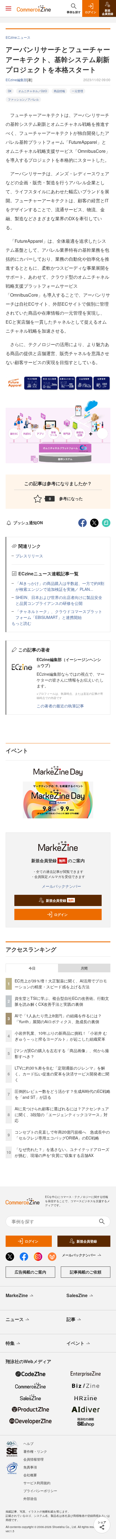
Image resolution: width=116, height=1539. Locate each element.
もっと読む (21, 623)
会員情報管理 (33, 1459)
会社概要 (30, 1474)
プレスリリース (29, 556)
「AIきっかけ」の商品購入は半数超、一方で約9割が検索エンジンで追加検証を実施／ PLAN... (59, 586)
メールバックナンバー (61, 886)
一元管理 (77, 91)
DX (10, 91)
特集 (10, 1343)
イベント (75, 1343)
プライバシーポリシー (40, 1490)
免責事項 (30, 1467)
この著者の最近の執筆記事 (60, 706)
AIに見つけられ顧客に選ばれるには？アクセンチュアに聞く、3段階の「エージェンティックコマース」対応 (62, 1114)
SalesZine (77, 1295)
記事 (70, 1319)
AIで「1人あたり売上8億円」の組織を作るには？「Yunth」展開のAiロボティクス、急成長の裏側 (58, 1018)
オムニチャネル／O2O (32, 91)
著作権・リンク (35, 1451)
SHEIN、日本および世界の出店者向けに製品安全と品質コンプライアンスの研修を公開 (58, 600)
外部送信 (30, 1498)
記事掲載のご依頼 (85, 1272)
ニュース (15, 1319)
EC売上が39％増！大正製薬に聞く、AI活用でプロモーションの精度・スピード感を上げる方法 (61, 983)
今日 (32, 968)
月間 (84, 968)
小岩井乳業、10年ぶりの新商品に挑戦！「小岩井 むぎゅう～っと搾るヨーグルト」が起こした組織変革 (61, 1036)
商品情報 (59, 91)
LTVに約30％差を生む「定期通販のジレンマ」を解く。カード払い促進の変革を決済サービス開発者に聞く (62, 1073)
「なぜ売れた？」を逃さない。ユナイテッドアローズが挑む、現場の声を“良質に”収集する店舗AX (62, 1152)
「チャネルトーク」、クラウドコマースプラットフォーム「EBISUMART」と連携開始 (58, 614)
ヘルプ (28, 1443)
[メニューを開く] (8, 8)
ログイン (61, 914)
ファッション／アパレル (23, 99)
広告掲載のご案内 (30, 1272)
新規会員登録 (60, 900)
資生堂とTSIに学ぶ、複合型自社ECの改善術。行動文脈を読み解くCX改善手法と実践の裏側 (62, 1001)
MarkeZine (17, 1295)
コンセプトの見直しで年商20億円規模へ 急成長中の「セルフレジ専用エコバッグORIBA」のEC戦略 (62, 1135)
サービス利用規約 (36, 1482)
